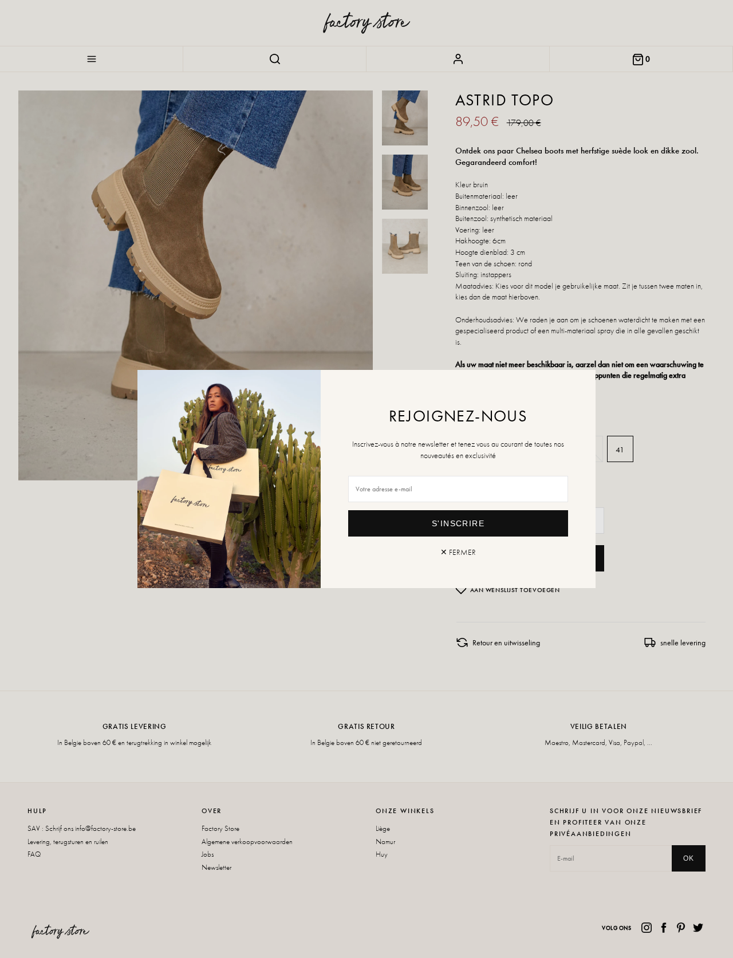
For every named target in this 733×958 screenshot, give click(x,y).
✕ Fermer (458, 552)
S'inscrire (458, 523)
